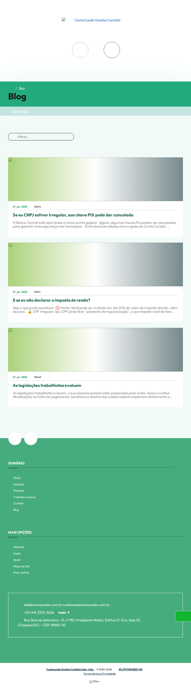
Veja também (20, 111)
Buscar (80, 50)
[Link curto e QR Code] (13, 675)
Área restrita (21, 572)
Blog (22, 88)
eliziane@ (88, 605)
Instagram (14, 438)
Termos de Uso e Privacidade (99, 673)
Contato (18, 503)
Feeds (16, 553)
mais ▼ (64, 612)
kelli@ (43, 605)
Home (16, 477)
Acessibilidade (13, 656)
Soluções (18, 484)
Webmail (18, 547)
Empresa (18, 490)
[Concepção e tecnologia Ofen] (95, 681)
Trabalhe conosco (24, 497)
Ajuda (16, 559)
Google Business (30, 438)
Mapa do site (21, 566)
